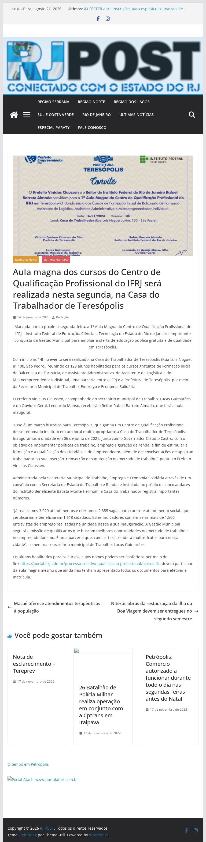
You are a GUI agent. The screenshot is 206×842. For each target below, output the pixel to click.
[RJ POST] (14, 114)
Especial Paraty (53, 127)
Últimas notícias (56, 259)
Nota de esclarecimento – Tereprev (34, 663)
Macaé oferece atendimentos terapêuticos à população (57, 607)
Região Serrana (26, 259)
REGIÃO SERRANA (53, 101)
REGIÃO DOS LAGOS (132, 101)
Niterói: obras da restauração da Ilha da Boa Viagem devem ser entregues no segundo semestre (151, 611)
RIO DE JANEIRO (96, 114)
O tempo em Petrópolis (28, 764)
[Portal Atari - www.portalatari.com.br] (43, 779)
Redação (62, 317)
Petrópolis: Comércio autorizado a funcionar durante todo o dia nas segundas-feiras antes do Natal (168, 677)
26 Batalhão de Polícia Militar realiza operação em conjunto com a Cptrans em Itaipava (101, 705)
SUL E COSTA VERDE (56, 114)
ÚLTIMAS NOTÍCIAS (136, 114)
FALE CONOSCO (92, 127)
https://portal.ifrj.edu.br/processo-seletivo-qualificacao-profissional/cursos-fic (90, 563)
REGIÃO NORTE (91, 101)
